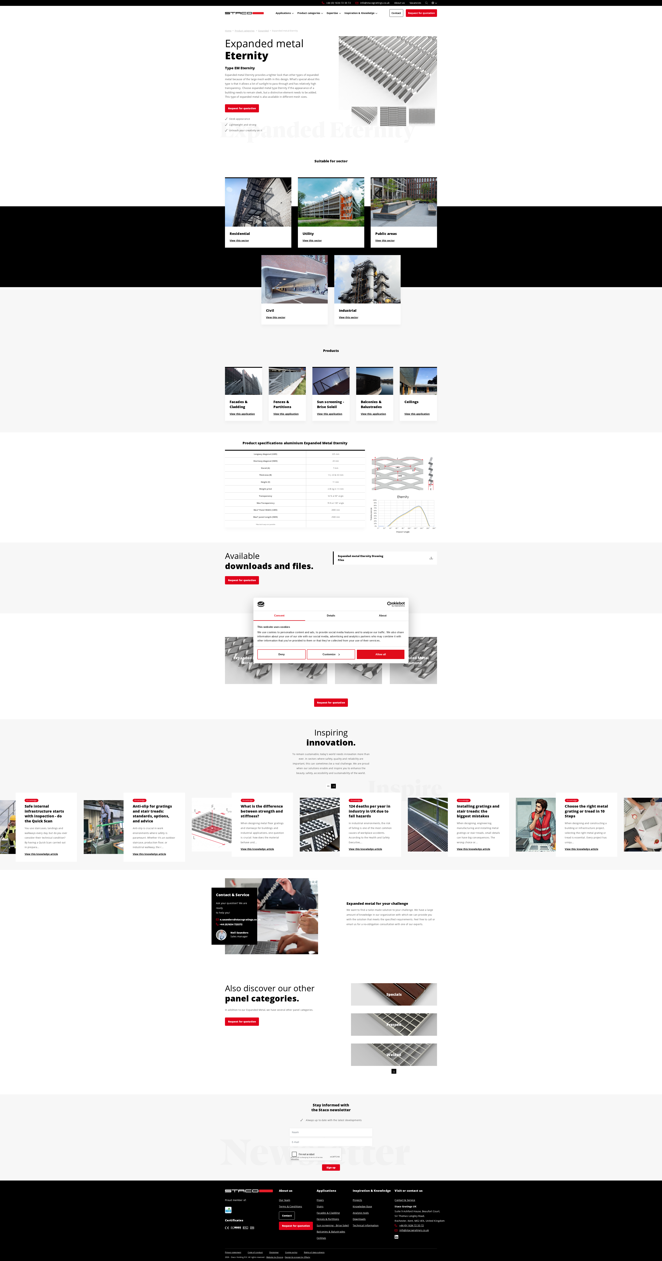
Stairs (320, 1206)
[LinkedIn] (396, 1237)
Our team (284, 1200)
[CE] (227, 1227)
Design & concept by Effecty (297, 1257)
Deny (281, 654)
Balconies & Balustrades (331, 1231)
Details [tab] (331, 615)
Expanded (263, 30)
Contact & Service (405, 1200)
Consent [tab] (279, 615)
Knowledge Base (362, 1206)
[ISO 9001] (236, 1227)
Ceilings (321, 1238)
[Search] (426, 3)
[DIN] (252, 1227)
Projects (357, 1200)
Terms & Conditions (290, 1206)
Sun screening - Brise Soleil (333, 1225)
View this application (242, 414)
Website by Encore (274, 1257)
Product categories (244, 30)
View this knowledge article (41, 854)
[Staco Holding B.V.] (244, 13)
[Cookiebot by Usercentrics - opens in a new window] (390, 604)
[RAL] (245, 1227)
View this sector (239, 240)
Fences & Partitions (328, 1219)
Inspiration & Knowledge (372, 1191)
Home (228, 30)
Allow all (380, 654)
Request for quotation (242, 108)
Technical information (366, 1225)
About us (285, 1191)
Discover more (394, 998)
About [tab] (383, 615)
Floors (320, 1200)
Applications (326, 1191)
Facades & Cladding (328, 1212)
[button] (434, 3)
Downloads (359, 1219)
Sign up (331, 1167)
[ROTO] (228, 1210)
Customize (329, 654)
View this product (248, 667)
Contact (287, 1215)
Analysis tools (361, 1212)
